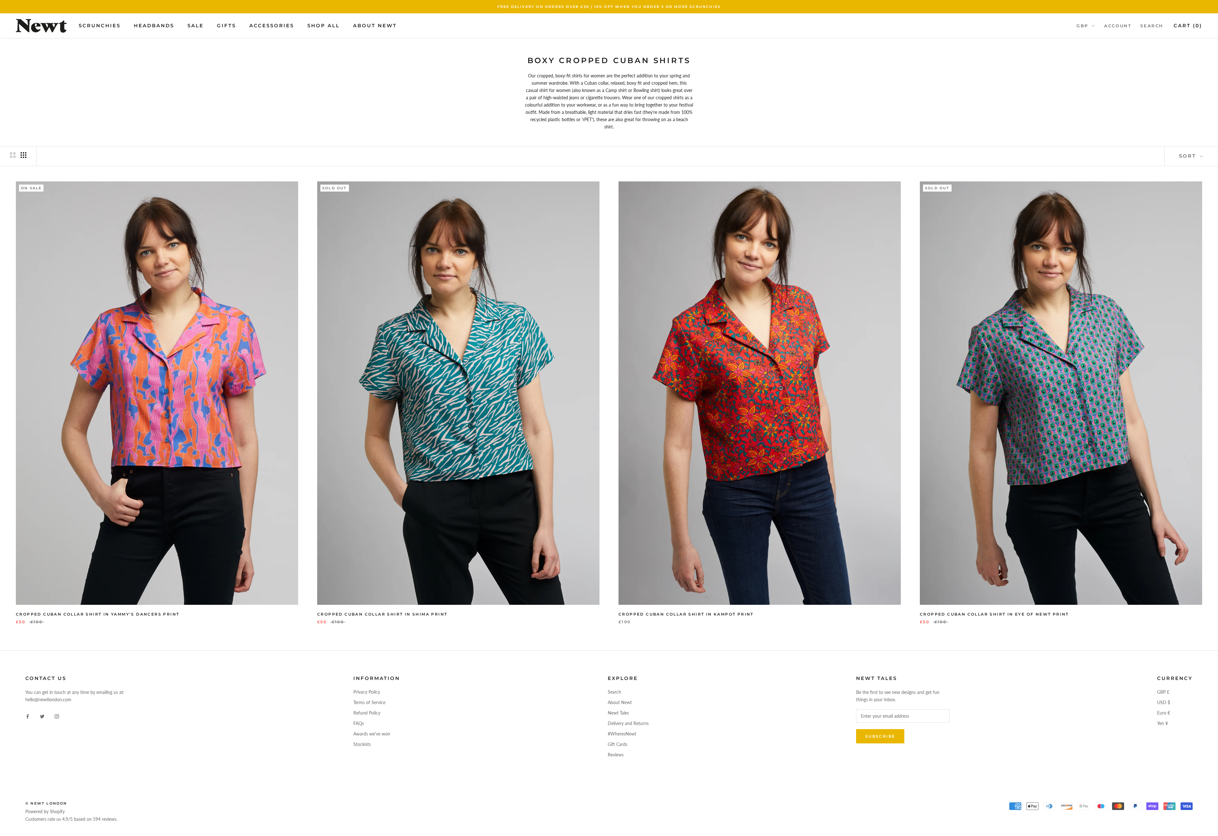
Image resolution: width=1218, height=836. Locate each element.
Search (1151, 25)
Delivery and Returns (628, 723)
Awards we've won (371, 733)
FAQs (358, 723)
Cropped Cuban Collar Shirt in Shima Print (382, 614)
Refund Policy (366, 712)
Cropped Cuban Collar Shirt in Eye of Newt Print (994, 614)
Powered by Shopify (45, 811)
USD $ (1163, 702)
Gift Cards (617, 744)
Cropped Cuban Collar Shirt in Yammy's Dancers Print (97, 614)
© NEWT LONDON (46, 803)
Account (1117, 25)
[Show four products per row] (23, 155)
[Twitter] (42, 716)
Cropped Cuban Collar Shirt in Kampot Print (686, 614)
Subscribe (880, 736)
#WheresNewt (622, 733)
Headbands (154, 26)
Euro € (1163, 712)
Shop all (323, 26)
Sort (1188, 156)
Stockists (362, 744)
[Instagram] (57, 716)
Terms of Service (369, 702)
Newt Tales (618, 712)
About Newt (375, 26)
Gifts (226, 26)
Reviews (616, 754)
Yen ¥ (1162, 723)
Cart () (1188, 26)
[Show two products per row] (13, 155)
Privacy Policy (366, 692)
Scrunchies (100, 26)
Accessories (271, 26)
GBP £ (1163, 692)
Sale (195, 26)
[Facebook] (27, 716)
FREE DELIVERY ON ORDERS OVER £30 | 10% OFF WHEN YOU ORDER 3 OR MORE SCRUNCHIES (609, 6)
